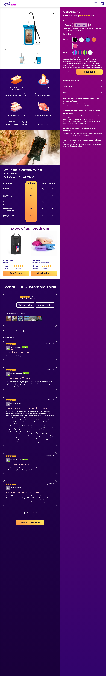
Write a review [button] (25, 305)
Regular (68, 25)
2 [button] (27, 513)
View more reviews (30, 522)
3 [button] (30, 513)
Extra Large (80, 25)
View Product (16, 273)
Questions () (20, 331)
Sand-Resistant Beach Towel (40, 262)
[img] (11, 344)
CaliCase (8, 260)
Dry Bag (5, 262)
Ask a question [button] (44, 305)
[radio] (75, 39)
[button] (34, 513)
